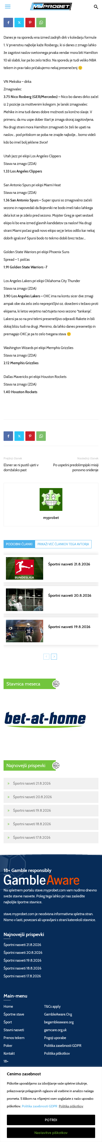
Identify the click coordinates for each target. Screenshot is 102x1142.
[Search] (95, 6)
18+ (6, 1061)
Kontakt (9, 1053)
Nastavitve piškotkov (51, 1133)
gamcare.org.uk (55, 1030)
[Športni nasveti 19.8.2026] (53, 631)
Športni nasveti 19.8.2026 (32, 810)
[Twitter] (19, 22)
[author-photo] (51, 511)
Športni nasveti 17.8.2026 (32, 837)
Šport (8, 1022)
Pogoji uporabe (55, 1038)
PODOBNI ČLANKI (19, 544)
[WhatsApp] (41, 22)
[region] (51, 1104)
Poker (8, 1046)
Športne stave (14, 1014)
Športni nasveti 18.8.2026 (32, 824)
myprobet (51, 518)
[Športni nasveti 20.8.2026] (53, 599)
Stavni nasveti (14, 1030)
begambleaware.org (59, 1022)
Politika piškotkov (71, 1106)
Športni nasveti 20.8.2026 (32, 797)
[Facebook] (8, 22)
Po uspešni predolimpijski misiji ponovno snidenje (75, 467)
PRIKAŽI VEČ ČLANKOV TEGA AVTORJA (63, 544)
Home (8, 1006)
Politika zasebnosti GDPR (40, 1106)
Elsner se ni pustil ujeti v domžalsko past (21, 467)
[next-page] (54, 657)
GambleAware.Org (58, 1014)
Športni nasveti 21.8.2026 (32, 783)
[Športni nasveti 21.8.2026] (53, 568)
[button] (8, 6)
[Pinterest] (30, 22)
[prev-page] (46, 657)
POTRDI (51, 1120)
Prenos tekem (14, 1038)
